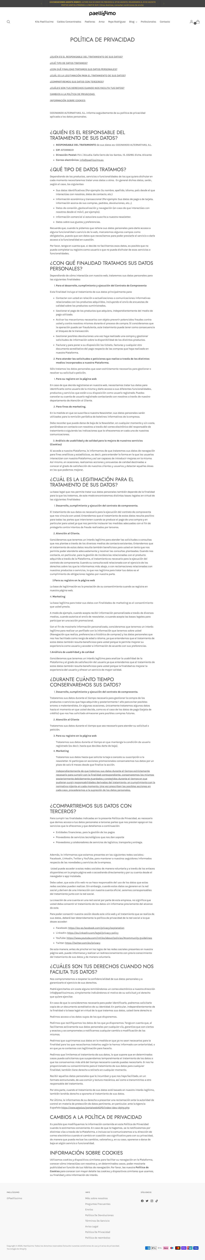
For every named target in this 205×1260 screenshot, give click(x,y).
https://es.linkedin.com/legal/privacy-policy (92, 932)
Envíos (89, 1209)
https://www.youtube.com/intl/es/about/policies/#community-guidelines (109, 937)
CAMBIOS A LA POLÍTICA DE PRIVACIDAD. (72, 94)
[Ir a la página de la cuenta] (190, 22)
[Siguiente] (163, 3)
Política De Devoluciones (99, 1215)
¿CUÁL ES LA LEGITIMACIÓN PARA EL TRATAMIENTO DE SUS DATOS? (88, 75)
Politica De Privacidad (97, 1231)
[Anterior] (41, 3)
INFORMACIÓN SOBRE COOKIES (67, 100)
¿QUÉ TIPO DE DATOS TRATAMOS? (68, 63)
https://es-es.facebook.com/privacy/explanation (96, 927)
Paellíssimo (28, 1246)
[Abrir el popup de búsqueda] (8, 22)
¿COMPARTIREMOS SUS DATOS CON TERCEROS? (77, 81)
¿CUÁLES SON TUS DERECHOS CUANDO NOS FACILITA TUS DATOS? (87, 87)
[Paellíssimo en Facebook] (142, 1201)
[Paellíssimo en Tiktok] (157, 1201)
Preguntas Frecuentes (97, 1203)
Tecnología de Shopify (16, 1249)
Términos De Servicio (97, 1220)
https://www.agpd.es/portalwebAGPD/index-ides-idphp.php (95, 1107)
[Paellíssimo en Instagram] (152, 1201)
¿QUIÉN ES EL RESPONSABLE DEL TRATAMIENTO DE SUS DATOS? (86, 56)
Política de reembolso (97, 1237)
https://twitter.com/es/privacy (82, 942)
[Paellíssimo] (102, 14)
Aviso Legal (91, 1226)
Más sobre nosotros (96, 1198)
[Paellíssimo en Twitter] (147, 1201)
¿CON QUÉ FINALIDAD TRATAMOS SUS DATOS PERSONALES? (83, 69)
